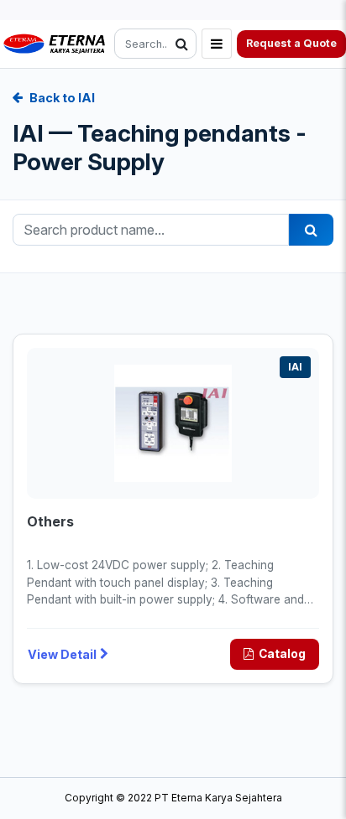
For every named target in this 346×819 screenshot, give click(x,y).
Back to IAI (62, 98)
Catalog (282, 654)
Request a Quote (291, 43)
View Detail (62, 654)
